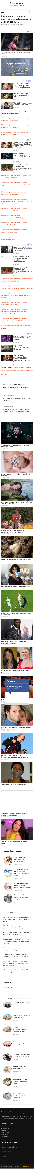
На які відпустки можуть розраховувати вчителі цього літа (17, 399)
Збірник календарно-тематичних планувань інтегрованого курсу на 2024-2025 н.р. (16, 295)
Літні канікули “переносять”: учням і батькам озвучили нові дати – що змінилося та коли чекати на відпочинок (16, 963)
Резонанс (4, 1130)
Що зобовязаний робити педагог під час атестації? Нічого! (21, 897)
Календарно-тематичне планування (14, 384)
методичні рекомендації (11, 387)
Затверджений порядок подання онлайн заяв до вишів (20, 1081)
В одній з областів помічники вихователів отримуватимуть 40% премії (15, 949)
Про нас (3, 1156)
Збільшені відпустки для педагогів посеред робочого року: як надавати (22, 885)
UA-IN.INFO (4, 1136)
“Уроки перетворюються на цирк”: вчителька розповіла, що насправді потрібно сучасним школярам (16, 941)
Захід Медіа (4, 1134)
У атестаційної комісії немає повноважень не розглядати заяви (21, 859)
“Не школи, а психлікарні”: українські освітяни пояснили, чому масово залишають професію (16, 971)
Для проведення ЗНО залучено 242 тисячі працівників (19, 1095)
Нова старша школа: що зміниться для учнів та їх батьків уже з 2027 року (17, 933)
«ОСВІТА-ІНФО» (24, 1166)
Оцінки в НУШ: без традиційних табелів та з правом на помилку (20, 1029)
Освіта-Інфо (17, 3)
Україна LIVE (5, 1128)
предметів (25, 387)
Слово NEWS (5, 1132)
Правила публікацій (7, 1151)
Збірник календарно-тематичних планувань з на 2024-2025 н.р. (15, 185)
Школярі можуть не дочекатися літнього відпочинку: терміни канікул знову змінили (15, 955)
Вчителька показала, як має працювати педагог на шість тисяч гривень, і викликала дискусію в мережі (17, 919)
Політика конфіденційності (9, 1147)
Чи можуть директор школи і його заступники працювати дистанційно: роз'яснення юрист (16, 410)
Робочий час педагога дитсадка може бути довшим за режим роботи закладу (15, 927)
